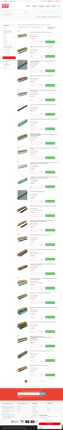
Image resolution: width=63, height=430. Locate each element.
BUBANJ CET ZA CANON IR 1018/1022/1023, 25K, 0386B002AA (41, 46)
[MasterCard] (27, 421)
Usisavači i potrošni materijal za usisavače (8, 47)
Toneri (5, 28)
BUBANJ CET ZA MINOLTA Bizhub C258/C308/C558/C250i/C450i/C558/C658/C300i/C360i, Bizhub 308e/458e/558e (41, 337)
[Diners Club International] (15, 421)
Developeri (6, 41)
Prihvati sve (49, 423)
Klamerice (6, 43)
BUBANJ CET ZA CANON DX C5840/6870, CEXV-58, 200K (40, 32)
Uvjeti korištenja (35, 412)
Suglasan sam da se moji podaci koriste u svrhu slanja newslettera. (29, 396)
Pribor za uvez (6, 52)
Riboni (5, 38)
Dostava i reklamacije (36, 414)
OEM (48, 410)
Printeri (5, 67)
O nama (48, 6)
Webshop (34, 6)
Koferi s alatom (7, 50)
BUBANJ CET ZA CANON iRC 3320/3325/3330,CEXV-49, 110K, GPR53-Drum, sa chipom (44, 149)
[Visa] (22, 421)
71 (49, 381)
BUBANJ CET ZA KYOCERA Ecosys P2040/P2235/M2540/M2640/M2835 (43, 206)
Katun (48, 408)
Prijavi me (42, 393)
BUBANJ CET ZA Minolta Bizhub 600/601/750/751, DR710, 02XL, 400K (43, 321)
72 (51, 381)
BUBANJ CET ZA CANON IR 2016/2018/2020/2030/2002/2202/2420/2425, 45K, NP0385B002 (43, 91)
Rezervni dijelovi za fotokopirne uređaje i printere (8, 32)
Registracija (34, 410)
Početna (28, 6)
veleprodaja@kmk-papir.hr (11, 1)
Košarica (58, 1)
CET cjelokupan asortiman (9, 57)
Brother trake (6, 55)
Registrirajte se (52, 1)
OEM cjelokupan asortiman (7, 64)
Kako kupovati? (35, 406)
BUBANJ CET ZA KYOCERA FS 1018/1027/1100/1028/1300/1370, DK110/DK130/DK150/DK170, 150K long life (41, 221)
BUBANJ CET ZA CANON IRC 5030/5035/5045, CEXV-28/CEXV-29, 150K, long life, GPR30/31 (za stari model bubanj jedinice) (44, 177)
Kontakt (54, 6)
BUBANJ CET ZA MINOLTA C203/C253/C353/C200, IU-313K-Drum (42, 350)
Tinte (5, 35)
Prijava (33, 408)
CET (48, 406)
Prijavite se (45, 1)
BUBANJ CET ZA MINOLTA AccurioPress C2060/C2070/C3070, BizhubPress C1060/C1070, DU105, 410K (44, 279)
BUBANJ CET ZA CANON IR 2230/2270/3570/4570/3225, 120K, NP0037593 (43, 119)
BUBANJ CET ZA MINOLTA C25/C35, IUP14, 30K (39, 365)
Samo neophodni (49, 420)
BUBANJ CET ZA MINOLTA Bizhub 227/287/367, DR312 (40, 293)
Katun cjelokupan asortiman (7, 61)
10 (44, 381)
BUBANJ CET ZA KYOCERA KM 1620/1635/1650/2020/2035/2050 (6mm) (43, 249)
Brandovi (41, 6)
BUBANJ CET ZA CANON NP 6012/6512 (37, 191)
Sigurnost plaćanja (36, 415)
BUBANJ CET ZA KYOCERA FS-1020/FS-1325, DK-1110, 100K (41, 235)
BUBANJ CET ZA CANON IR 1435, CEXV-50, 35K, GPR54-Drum (41, 75)
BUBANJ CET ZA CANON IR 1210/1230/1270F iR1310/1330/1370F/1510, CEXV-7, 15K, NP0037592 (43, 62)
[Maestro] (33, 421)
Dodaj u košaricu (50, 41)
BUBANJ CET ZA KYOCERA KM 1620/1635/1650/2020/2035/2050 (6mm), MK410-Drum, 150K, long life (43, 264)
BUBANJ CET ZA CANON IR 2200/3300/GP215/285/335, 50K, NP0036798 (43, 104)
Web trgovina (44, 16)
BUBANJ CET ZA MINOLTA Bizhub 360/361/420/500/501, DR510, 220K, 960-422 (44, 308)
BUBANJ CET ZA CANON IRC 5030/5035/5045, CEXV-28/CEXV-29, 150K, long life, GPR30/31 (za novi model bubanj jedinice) (44, 163)
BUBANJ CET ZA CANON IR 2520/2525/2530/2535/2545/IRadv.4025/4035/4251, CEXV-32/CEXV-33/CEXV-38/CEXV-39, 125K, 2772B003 (44, 134)
